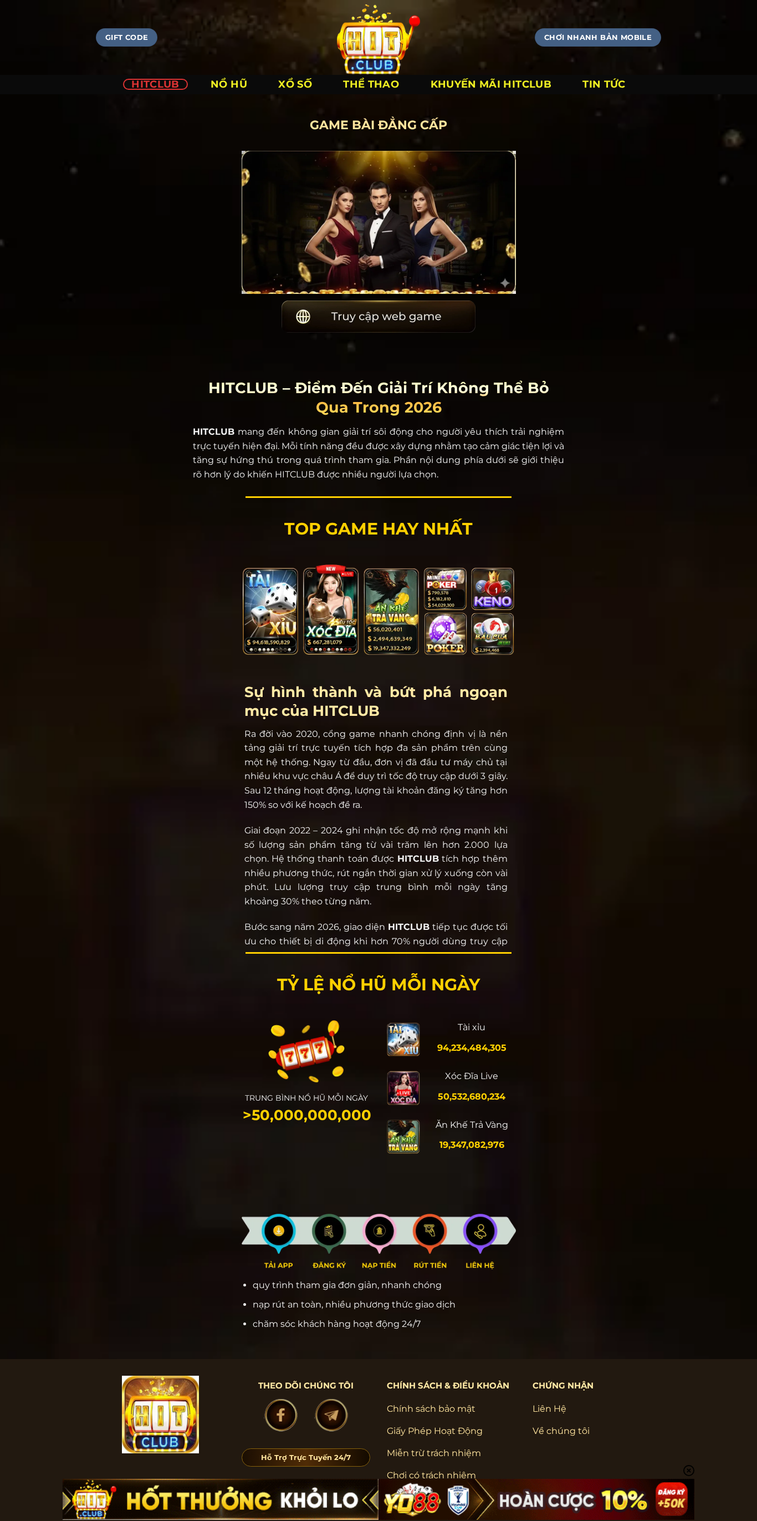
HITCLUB (213, 431)
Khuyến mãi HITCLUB (491, 84)
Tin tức (603, 84)
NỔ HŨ (229, 84)
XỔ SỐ (295, 84)
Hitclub (155, 84)
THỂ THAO (371, 84)
